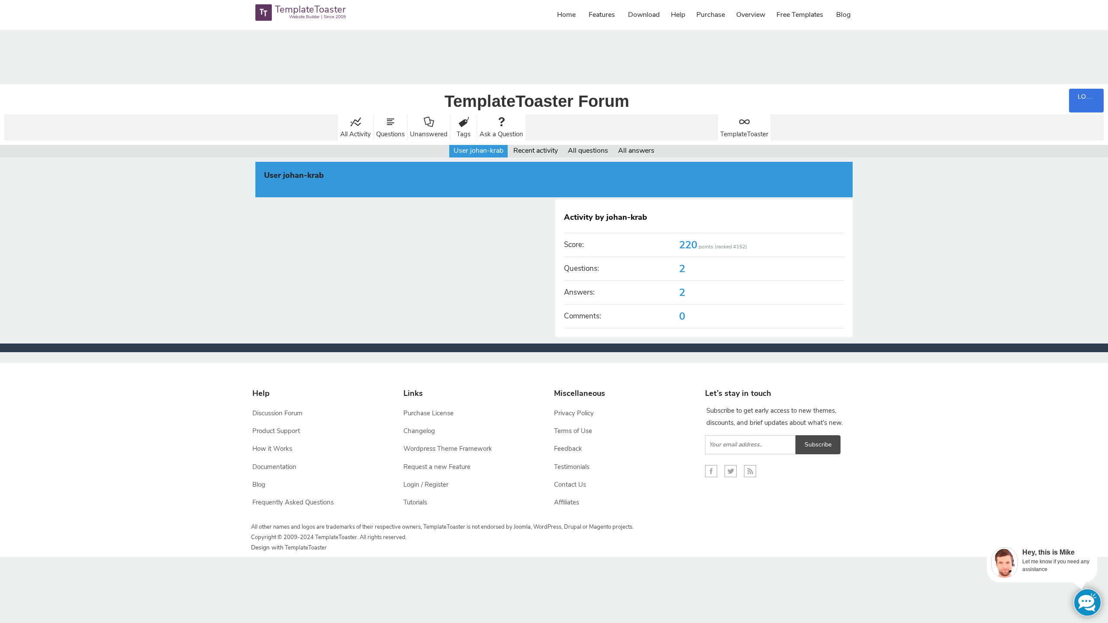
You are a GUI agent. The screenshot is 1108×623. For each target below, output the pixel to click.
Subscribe (818, 444)
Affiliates (566, 502)
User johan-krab (478, 150)
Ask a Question (501, 134)
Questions (390, 134)
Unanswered (429, 134)
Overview (750, 14)
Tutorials (415, 502)
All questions (588, 150)
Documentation (274, 466)
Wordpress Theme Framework (447, 448)
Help (678, 14)
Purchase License (428, 413)
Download (644, 14)
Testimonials (571, 466)
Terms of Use (573, 431)
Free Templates (799, 14)
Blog (843, 14)
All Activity (355, 134)
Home (566, 14)
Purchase (710, 14)
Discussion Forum (277, 413)
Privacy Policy (574, 413)
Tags (463, 134)
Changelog (419, 431)
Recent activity (535, 150)
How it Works (272, 448)
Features (602, 14)
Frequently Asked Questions (293, 502)
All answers (636, 150)
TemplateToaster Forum (536, 101)
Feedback (568, 448)
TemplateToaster (744, 134)
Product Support (276, 431)
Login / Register (425, 484)
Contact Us (570, 484)
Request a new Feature (436, 466)
